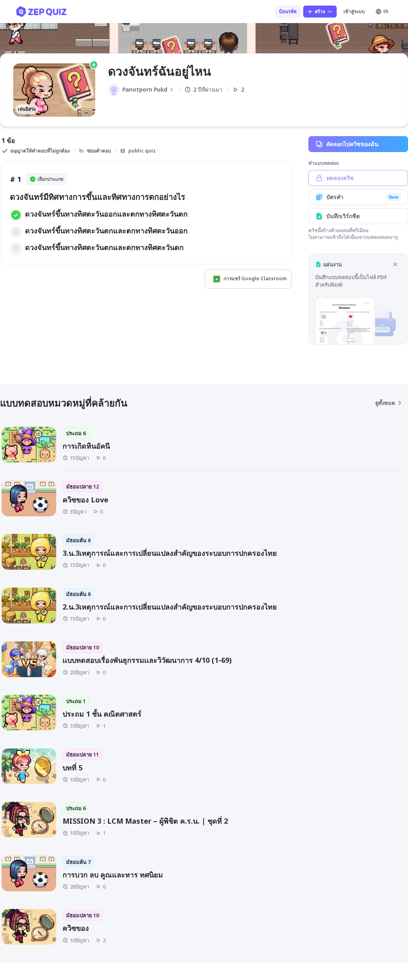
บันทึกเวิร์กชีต (343, 216)
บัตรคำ (362, 197)
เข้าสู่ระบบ (354, 11)
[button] (358, 298)
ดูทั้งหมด (385, 402)
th (385, 11)
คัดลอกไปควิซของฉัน (352, 144)
